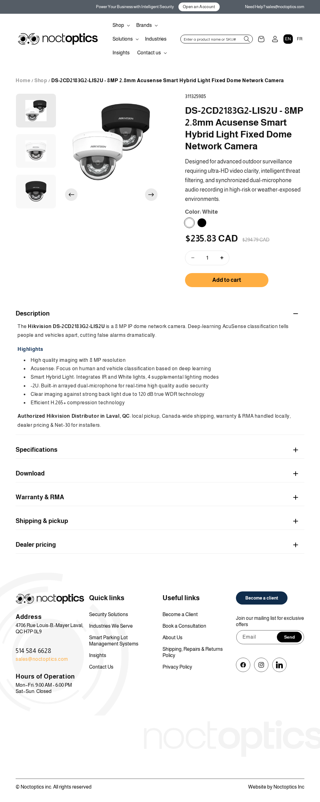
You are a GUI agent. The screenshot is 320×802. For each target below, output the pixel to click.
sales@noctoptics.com (42, 659)
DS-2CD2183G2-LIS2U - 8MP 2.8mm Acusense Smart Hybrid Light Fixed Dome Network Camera (167, 80)
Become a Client (180, 614)
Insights (97, 655)
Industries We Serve (111, 626)
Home (23, 80)
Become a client (261, 597)
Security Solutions (108, 614)
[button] (120, 25)
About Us (172, 637)
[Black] (202, 222)
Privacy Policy (177, 667)
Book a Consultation (184, 626)
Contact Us (101, 667)
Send (289, 637)
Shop (40, 80)
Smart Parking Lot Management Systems (113, 640)
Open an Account (199, 6)
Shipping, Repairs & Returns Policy (192, 652)
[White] (189, 222)
